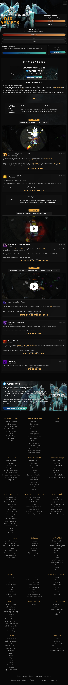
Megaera (34, 470)
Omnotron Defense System (57, 546)
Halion (34, 604)
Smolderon (11, 592)
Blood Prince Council (11, 621)
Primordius (34, 477)
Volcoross (11, 582)
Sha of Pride (34, 429)
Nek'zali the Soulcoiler (11, 424)
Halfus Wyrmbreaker (57, 560)
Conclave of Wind (57, 541)
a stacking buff (37, 163)
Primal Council (57, 585)
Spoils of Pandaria (34, 443)
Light (53, 163)
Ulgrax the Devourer (11, 541)
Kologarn (11, 651)
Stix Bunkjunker (34, 504)
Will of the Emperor (11, 509)
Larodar (11, 587)
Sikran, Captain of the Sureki (11, 546)
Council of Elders (34, 465)
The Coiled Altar (11, 438)
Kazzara (34, 577)
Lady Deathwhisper (11, 607)
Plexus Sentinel (56, 461)
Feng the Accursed (11, 500)
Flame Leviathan (11, 639)
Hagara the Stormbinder (57, 504)
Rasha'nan (11, 548)
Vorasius (11, 463)
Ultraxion (57, 507)
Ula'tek (11, 441)
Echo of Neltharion (34, 594)
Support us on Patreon (19, 680)
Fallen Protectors (34, 424)
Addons (57, 639)
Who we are (53, 680)
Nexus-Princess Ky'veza (11, 553)
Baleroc (34, 550)
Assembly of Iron (11, 648)
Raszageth (57, 594)
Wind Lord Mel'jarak (11, 519)
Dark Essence (58, 87)
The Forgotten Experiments (34, 582)
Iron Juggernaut (34, 434)
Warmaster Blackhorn (57, 509)
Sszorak (11, 434)
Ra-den (34, 489)
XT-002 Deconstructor (11, 646)
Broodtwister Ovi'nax (11, 550)
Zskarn (34, 589)
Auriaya (11, 653)
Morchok (57, 497)
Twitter (32, 680)
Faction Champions (57, 609)
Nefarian (57, 558)
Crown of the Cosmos (11, 472)
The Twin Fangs (11, 436)
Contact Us (47, 676)
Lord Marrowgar (11, 604)
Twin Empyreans (34, 484)
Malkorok (34, 441)
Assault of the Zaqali (34, 585)
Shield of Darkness (44, 249)
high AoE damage (33, 160)
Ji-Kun (34, 472)
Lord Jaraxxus (57, 607)
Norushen (34, 426)
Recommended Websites (57, 651)
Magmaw (57, 548)
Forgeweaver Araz (57, 468)
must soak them (48, 158)
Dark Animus (34, 480)
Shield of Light (19, 249)
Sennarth (57, 582)
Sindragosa (11, 628)
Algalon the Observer (11, 670)
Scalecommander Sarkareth (34, 597)
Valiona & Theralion (57, 562)
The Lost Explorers (11, 431)
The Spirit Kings (11, 504)
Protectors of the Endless (11, 526)
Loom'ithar (57, 463)
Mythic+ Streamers (57, 646)
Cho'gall (57, 567)
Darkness (59, 163)
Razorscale (11, 643)
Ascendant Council (57, 565)
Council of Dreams (11, 585)
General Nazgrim (34, 438)
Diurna (57, 592)
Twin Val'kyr (57, 612)
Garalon (11, 516)
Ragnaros (34, 555)
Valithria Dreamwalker (11, 626)
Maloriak (57, 555)
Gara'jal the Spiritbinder (11, 502)
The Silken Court (11, 555)
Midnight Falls (11, 480)
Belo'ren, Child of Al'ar (11, 477)
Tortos (34, 468)
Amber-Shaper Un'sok (11, 521)
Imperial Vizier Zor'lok (11, 511)
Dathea (57, 587)
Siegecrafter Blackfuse (34, 448)
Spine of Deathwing (57, 511)
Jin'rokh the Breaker (34, 461)
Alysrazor (34, 548)
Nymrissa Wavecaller (11, 422)
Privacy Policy (39, 676)
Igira (11, 580)
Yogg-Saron (11, 667)
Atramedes (57, 550)
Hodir (11, 663)
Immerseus (34, 422)
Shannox (34, 541)
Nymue (11, 589)
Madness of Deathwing (57, 514)
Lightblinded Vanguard (11, 470)
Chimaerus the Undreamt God (11, 475)
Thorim (11, 660)
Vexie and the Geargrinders (34, 497)
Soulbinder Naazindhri (57, 465)
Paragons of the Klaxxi (34, 450)
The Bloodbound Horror (11, 543)
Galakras (34, 431)
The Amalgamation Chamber (34, 580)
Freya (11, 658)
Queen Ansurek (11, 558)
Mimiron (11, 655)
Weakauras (57, 641)
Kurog (57, 589)
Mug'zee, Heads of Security (34, 511)
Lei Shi (11, 531)
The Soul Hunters (57, 470)
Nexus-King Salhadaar (57, 475)
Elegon (11, 507)
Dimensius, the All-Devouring (57, 477)
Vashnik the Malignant (11, 429)
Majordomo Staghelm (34, 553)
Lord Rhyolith (34, 543)
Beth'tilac (34, 546)
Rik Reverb (34, 502)
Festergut (11, 614)
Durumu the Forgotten (34, 475)
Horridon (34, 463)
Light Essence (24, 89)
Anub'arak (57, 614)
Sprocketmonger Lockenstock (34, 507)
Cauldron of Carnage (34, 500)
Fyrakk (11, 597)
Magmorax (34, 592)
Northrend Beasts (57, 604)
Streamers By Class (57, 643)
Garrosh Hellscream (34, 453)
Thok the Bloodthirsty (34, 445)
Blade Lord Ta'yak (11, 514)
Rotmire (57, 422)
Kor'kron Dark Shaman (34, 436)
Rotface (11, 616)
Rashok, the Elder (34, 587)
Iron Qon (34, 482)
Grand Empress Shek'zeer (11, 523)
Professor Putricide (11, 619)
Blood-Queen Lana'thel (11, 624)
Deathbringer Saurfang (11, 612)
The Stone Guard (11, 497)
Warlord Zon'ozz (57, 500)
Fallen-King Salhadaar (11, 468)
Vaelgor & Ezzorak (11, 465)
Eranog (57, 577)
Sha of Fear (11, 533)
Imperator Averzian (11, 461)
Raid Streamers (57, 648)
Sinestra (57, 569)
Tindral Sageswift (11, 594)
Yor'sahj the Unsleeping (57, 502)
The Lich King (11, 631)
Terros (57, 580)
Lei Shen (34, 487)
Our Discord (41, 680)
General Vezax (11, 665)
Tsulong (11, 528)
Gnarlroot (11, 577)
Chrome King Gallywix (34, 514)
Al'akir (57, 543)
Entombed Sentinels (11, 426)
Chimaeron (57, 553)
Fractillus (57, 472)
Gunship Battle (11, 609)
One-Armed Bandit (34, 509)
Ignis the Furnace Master (11, 641)
